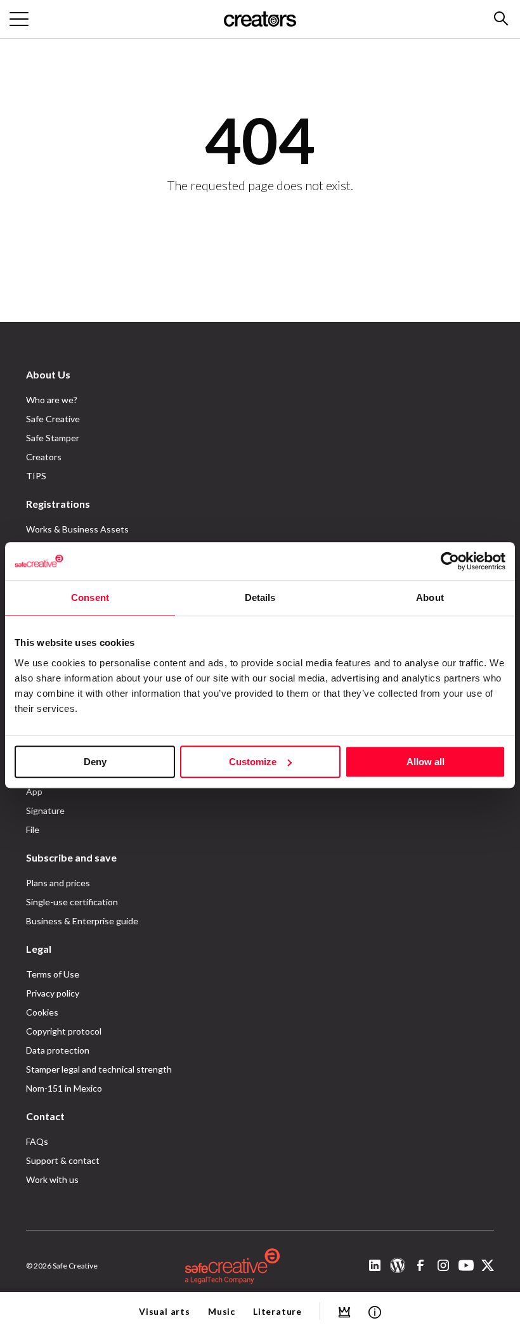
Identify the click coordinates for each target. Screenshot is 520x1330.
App (34, 791)
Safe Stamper (52, 437)
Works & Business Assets (77, 529)
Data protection (57, 1050)
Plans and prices (58, 882)
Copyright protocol (63, 1031)
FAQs (37, 1141)
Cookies (42, 1012)
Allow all (425, 761)
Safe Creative (53, 418)
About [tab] (430, 597)
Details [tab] (260, 597)
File (32, 829)
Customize (252, 761)
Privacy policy (52, 993)
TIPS (36, 475)
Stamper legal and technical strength (99, 1069)
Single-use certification (72, 901)
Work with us (52, 1179)
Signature (45, 810)
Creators (44, 456)
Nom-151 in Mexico (64, 1088)
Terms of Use (52, 974)
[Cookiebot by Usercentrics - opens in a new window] (449, 561)
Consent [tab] (90, 597)
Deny (95, 761)
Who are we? (51, 399)
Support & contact (63, 1160)
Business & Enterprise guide (82, 920)
